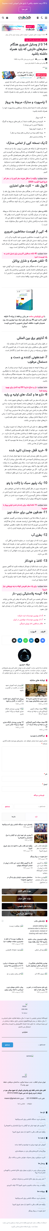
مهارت (32, 631)
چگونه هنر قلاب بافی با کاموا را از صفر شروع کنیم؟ (18, 847)
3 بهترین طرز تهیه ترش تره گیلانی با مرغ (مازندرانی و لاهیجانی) (19, 836)
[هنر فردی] (24, 17)
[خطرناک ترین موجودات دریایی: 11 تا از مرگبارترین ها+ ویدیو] (12, 955)
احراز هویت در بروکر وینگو (38, 856)
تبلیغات (29, 1103)
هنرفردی (24, 1032)
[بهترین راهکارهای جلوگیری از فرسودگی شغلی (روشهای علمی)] (36, 955)
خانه (44, 34)
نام (45, 774)
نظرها (14, 816)
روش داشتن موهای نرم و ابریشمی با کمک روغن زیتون (14, 988)
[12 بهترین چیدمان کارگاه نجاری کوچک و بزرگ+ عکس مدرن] (13, 714)
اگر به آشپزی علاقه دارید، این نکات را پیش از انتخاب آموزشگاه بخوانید (17, 864)
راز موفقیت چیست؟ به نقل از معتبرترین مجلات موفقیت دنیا (13, 940)
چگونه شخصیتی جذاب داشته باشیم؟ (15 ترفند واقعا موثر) (37, 940)
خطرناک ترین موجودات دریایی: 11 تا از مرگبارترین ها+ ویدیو (13, 964)
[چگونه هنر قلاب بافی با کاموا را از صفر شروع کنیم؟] (40, 849)
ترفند (42, 631)
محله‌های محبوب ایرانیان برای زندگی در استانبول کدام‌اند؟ (19, 878)
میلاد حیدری (40, 59)
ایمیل (44, 784)
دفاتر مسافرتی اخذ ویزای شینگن (31, 623)
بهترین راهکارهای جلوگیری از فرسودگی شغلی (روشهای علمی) (36, 964)
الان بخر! (24, 9)
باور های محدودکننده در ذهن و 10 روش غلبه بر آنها (37, 988)
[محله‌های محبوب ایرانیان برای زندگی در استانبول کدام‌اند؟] (40, 880)
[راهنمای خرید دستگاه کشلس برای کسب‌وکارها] (40, 827)
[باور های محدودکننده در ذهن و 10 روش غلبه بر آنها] (36, 979)
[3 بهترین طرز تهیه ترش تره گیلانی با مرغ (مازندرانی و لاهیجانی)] (40, 838)
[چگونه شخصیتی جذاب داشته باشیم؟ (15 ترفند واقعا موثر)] (36, 931)
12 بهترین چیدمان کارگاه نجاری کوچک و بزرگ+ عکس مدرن (13, 723)
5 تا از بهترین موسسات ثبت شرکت (30, 615)
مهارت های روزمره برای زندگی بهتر (16, 34)
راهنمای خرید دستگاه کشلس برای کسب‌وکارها (17, 824)
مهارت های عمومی (35, 34)
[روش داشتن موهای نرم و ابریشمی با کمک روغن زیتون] (12, 979)
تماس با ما (21, 1103)
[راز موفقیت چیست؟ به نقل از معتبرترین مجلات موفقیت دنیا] (12, 931)
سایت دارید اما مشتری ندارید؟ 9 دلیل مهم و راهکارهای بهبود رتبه (36, 699)
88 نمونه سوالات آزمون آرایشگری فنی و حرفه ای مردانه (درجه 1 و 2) (36, 724)
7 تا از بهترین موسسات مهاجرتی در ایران (28, 619)
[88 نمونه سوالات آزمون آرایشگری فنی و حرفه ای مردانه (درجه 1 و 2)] (36, 714)
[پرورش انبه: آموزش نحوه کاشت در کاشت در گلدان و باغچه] (13, 690)
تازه (36, 816)
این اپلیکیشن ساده (36, 316)
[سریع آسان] (24, 78)
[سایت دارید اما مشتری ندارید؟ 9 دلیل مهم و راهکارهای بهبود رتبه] (36, 690)
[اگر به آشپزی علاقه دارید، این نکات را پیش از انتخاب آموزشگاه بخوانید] (40, 868)
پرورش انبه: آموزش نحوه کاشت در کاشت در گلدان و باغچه (13, 699)
